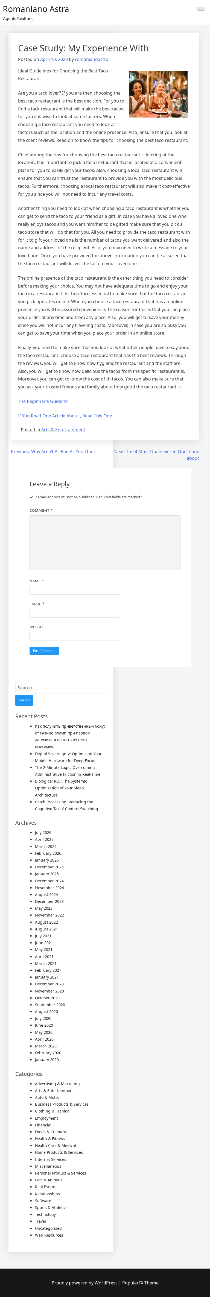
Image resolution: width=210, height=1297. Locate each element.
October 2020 (47, 997)
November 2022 (49, 915)
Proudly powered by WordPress (85, 1283)
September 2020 (50, 1004)
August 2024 (46, 894)
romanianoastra (92, 59)
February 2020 (48, 1052)
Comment (41, 510)
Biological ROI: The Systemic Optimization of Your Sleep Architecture (61, 787)
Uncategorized (48, 1228)
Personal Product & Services (60, 1173)
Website (38, 626)
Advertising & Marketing (57, 1083)
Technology (45, 1214)
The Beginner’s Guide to (43, 401)
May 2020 (43, 1032)
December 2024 (49, 880)
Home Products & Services (59, 1152)
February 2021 (48, 970)
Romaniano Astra (36, 8)
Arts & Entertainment (63, 430)
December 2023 (49, 901)
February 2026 (48, 853)
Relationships (47, 1193)
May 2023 (43, 908)
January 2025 (47, 873)
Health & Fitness (50, 1138)
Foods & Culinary (50, 1131)
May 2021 (43, 949)
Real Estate (45, 1186)
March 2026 (46, 846)
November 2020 (49, 991)
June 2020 (44, 1025)
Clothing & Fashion (52, 1111)
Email (37, 603)
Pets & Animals (48, 1179)
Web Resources (49, 1235)
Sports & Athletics (51, 1207)
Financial (43, 1125)
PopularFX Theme (140, 1283)
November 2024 (49, 887)
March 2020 (46, 1046)
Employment (46, 1118)
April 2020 (44, 1039)
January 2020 (47, 1059)
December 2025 (49, 866)
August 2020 (46, 1011)
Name (37, 580)
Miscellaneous (48, 1166)
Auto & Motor (47, 1097)
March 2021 (46, 963)
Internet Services (50, 1159)
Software (43, 1200)
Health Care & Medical (55, 1145)
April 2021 (44, 956)
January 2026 (47, 860)
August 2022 (46, 922)
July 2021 (43, 935)
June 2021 (44, 942)
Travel (40, 1221)
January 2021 (47, 977)
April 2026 (44, 839)
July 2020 (43, 1018)
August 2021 (46, 929)
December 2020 (49, 983)
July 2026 (43, 832)
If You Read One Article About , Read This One (65, 416)
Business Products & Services (62, 1104)
